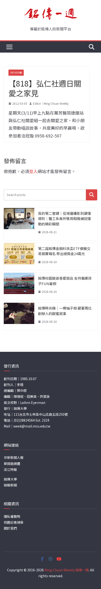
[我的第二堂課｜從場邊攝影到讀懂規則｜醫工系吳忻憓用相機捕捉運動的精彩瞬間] (19, 224)
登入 (33, 171)
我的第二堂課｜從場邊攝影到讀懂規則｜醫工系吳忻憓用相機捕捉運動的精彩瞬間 (64, 218)
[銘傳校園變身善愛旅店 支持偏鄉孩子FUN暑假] (19, 286)
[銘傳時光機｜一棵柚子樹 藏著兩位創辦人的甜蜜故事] (19, 316)
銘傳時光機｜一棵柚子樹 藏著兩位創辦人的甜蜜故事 (65, 311)
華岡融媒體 (12, 463)
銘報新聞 (10, 485)
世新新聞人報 (13, 457)
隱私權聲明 (12, 516)
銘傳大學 (10, 479)
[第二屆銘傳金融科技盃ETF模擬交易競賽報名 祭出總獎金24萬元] (19, 256)
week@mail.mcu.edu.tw (31, 426)
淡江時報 (10, 469)
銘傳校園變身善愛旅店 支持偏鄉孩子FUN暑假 (65, 281)
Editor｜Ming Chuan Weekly (51, 103)
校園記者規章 (13, 522)
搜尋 (92, 195)
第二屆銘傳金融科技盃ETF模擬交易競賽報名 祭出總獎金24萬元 (64, 251)
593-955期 (16, 72)
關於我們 (10, 528)
